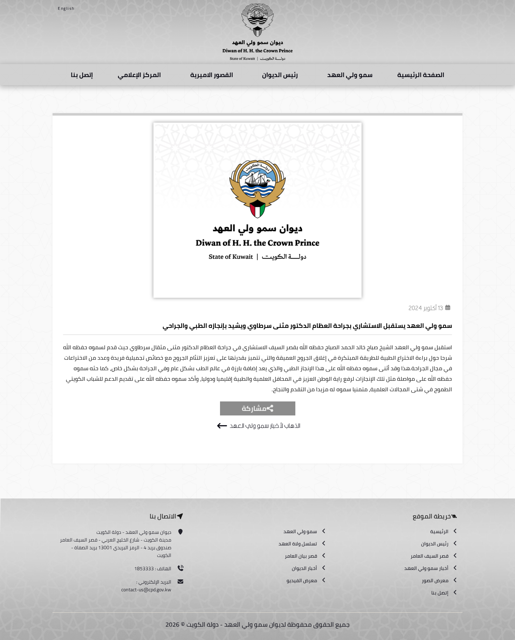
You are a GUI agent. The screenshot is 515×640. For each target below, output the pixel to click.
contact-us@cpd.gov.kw (146, 589)
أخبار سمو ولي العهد (426, 568)
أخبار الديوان (304, 568)
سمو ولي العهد (349, 75)
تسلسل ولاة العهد (298, 544)
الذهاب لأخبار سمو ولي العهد (264, 426)
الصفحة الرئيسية (420, 75)
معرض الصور (435, 580)
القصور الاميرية (211, 75)
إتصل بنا (82, 75)
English (66, 8)
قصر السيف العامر (429, 556)
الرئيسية (439, 531)
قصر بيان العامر (301, 556)
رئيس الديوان (280, 75)
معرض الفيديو (302, 580)
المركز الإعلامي (139, 75)
